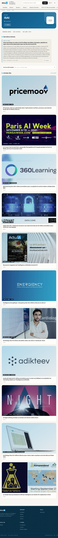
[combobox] (32, 3)
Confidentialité (48, 535)
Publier (45, 3)
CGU (54, 535)
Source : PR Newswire (7, 60)
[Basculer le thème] (54, 2)
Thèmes (11, 7)
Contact (21, 527)
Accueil (3, 10)
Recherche (42, 512)
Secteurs (18, 7)
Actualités (5, 7)
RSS (57, 535)
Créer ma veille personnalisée (48, 7)
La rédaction (22, 525)
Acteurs (25, 7)
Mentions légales (23, 529)
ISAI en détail (17, 31)
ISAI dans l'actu (27, 31)
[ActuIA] (5, 3)
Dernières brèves (7, 31)
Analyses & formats (33, 7)
